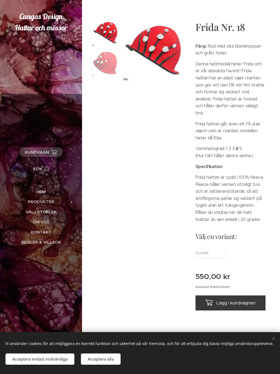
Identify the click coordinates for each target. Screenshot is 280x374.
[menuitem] (41, 191)
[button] (41, 169)
